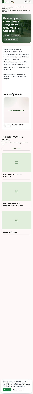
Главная (4, 7)
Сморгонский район (7, 8)
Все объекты (16, 148)
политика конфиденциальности (16, 386)
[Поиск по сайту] (26, 1)
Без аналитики (17, 389)
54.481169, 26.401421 (17, 124)
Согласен (7, 389)
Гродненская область (21, 7)
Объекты (10, 7)
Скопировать (8, 127)
